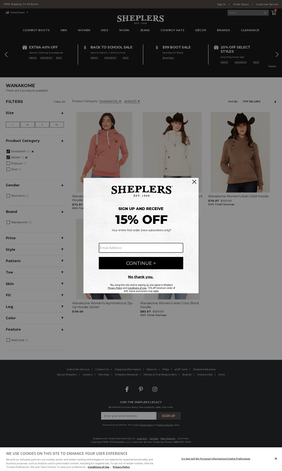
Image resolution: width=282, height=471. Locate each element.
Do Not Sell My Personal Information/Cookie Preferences (215, 458)
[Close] (276, 458)
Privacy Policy (121, 467)
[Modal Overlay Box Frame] (141, 235)
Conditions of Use (98, 467)
